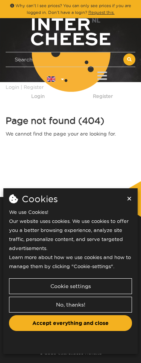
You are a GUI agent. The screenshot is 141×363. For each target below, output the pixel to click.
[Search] (129, 59)
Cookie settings (70, 286)
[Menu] (102, 74)
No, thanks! (70, 305)
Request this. (101, 12)
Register (103, 96)
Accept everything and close (70, 323)
